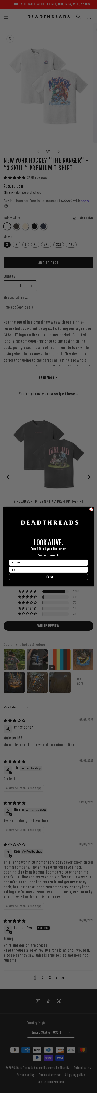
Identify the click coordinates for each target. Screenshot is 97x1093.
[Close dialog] (91, 509)
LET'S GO (48, 576)
